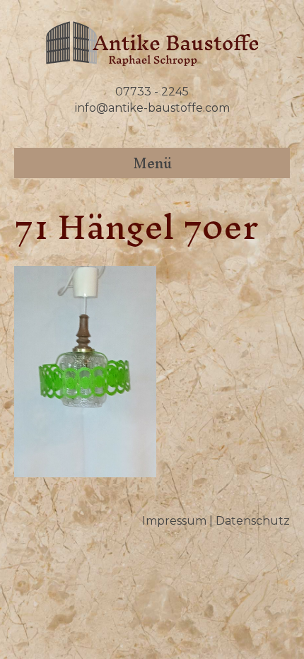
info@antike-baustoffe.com (152, 108)
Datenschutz (253, 520)
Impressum (174, 520)
